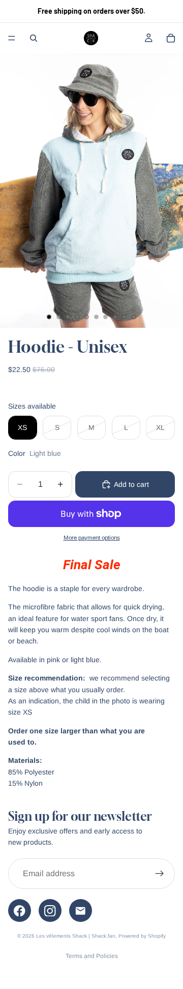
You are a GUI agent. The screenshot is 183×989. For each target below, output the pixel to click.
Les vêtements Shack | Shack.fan (75, 936)
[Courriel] (80, 910)
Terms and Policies (92, 956)
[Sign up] (159, 873)
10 (134, 316)
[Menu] (11, 38)
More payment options (92, 537)
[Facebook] (19, 910)
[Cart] (171, 38)
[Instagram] (50, 910)
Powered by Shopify (142, 936)
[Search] (33, 38)
